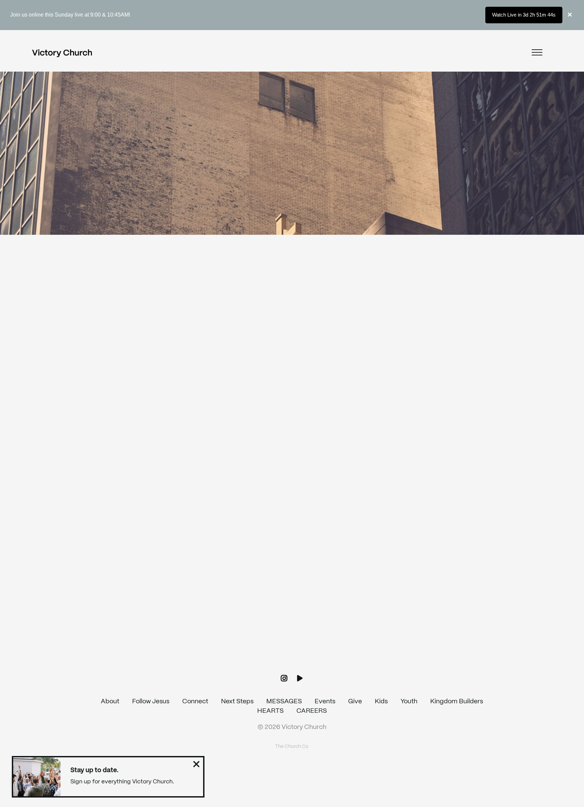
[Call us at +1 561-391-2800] (237, 612)
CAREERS (311, 711)
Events (325, 702)
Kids (381, 702)
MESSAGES (284, 702)
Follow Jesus (150, 702)
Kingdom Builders (456, 702)
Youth (408, 702)
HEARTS (270, 711)
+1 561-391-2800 (237, 653)
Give (355, 702)
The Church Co (292, 746)
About (110, 702)
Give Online (456, 653)
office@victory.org (128, 653)
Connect (195, 702)
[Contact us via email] (127, 612)
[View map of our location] (346, 612)
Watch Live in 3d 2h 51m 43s (524, 15)
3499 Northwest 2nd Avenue (347, 653)
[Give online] (456, 612)
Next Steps (237, 702)
